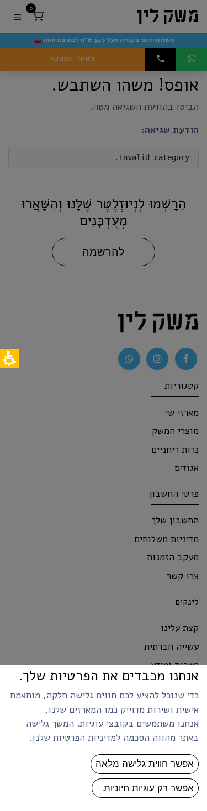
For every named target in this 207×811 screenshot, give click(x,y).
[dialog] (103, 405)
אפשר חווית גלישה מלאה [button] (144, 763)
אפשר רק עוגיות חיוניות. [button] (145, 787)
